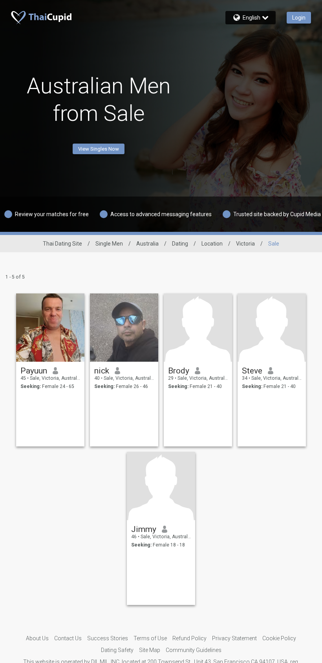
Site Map (149, 650)
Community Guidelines (193, 650)
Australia (147, 243)
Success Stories (107, 638)
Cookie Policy (279, 638)
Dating (180, 243)
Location (212, 243)
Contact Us (68, 638)
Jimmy (143, 529)
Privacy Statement (234, 638)
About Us (37, 638)
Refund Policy (189, 638)
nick (101, 370)
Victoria (245, 243)
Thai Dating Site (62, 243)
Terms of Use (150, 638)
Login (299, 18)
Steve (252, 370)
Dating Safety (117, 650)
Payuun (33, 370)
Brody (178, 370)
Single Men (109, 243)
